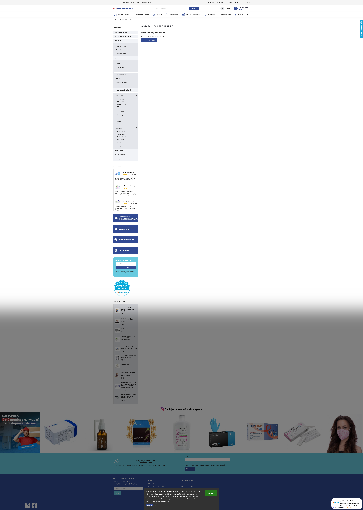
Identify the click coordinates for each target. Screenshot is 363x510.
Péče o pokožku (120, 111)
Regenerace (120, 139)
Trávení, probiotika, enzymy (123, 86)
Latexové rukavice (121, 53)
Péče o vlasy (119, 115)
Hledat (194, 8)
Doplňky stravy (120, 58)
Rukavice (118, 40)
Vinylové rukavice (121, 46)
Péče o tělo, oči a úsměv (123, 90)
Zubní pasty (120, 107)
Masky (119, 121)
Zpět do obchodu (149, 40)
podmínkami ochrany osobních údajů (125, 272)
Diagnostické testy (121, 32)
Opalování (119, 128)
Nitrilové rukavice (121, 50)
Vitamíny (118, 63)
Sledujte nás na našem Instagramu (184, 409)
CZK (247, 2)
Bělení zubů (120, 99)
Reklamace (210, 2)
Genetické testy (120, 155)
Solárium (119, 142)
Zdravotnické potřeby (123, 36)
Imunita (118, 71)
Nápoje (118, 78)
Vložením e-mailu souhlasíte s (125, 272)
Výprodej (118, 159)
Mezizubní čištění (122, 104)
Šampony (119, 118)
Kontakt (220, 2)
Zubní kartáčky (121, 102)
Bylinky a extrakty (121, 74)
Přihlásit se (126, 267)
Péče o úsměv (119, 95)
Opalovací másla (121, 137)
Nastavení (149, 505)
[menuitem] (123, 15)
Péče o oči (118, 146)
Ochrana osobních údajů (189, 483)
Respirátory (119, 151)
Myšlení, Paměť (120, 67)
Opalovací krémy (121, 132)
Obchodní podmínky (232, 2)
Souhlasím (211, 493)
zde (169, 501)
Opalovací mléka (121, 134)
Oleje (118, 124)
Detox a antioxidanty (122, 82)
